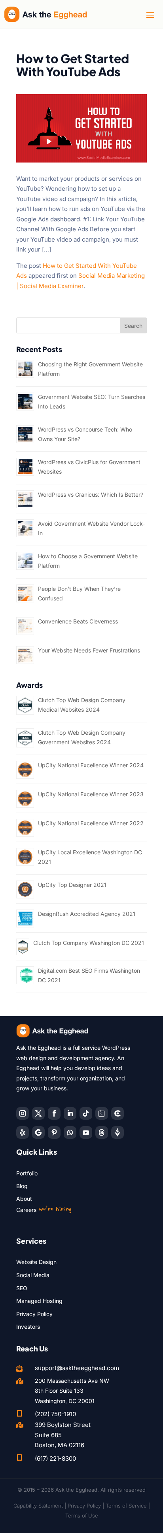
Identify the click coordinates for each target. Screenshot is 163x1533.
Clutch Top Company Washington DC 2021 (88, 942)
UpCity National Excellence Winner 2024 (91, 765)
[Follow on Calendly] (101, 1113)
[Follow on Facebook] (54, 1113)
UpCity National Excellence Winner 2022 (91, 823)
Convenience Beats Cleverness (78, 621)
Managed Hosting (39, 1300)
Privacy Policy (34, 1313)
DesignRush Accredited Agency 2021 (86, 913)
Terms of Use (81, 1515)
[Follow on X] (38, 1113)
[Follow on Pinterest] (54, 1132)
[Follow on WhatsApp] (70, 1132)
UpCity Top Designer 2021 (72, 884)
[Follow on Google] (38, 1132)
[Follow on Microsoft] (117, 1113)
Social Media (32, 1275)
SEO (21, 1288)
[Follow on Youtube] (86, 1132)
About (24, 1198)
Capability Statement (38, 1505)
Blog (22, 1186)
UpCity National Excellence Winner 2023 (91, 794)
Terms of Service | (128, 1505)
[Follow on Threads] (101, 1132)
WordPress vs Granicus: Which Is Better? (90, 494)
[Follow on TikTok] (86, 1113)
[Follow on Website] (117, 1132)
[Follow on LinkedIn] (70, 1113)
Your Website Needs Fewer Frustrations (89, 650)
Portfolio (27, 1173)
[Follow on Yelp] (22, 1132)
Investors (28, 1326)
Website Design (36, 1261)
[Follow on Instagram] (22, 1113)
